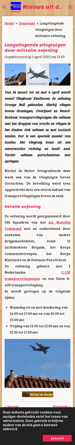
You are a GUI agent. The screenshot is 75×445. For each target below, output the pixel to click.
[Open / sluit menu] (70, 7)
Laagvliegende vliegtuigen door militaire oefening (50, 29)
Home (9, 23)
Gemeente (27, 23)
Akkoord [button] (57, 438)
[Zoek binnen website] (4, 7)
